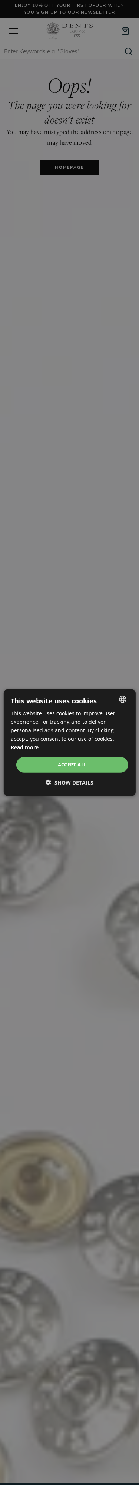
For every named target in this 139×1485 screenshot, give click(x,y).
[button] (69, 782)
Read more (25, 747)
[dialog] (69, 742)
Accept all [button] (72, 764)
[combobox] (122, 699)
